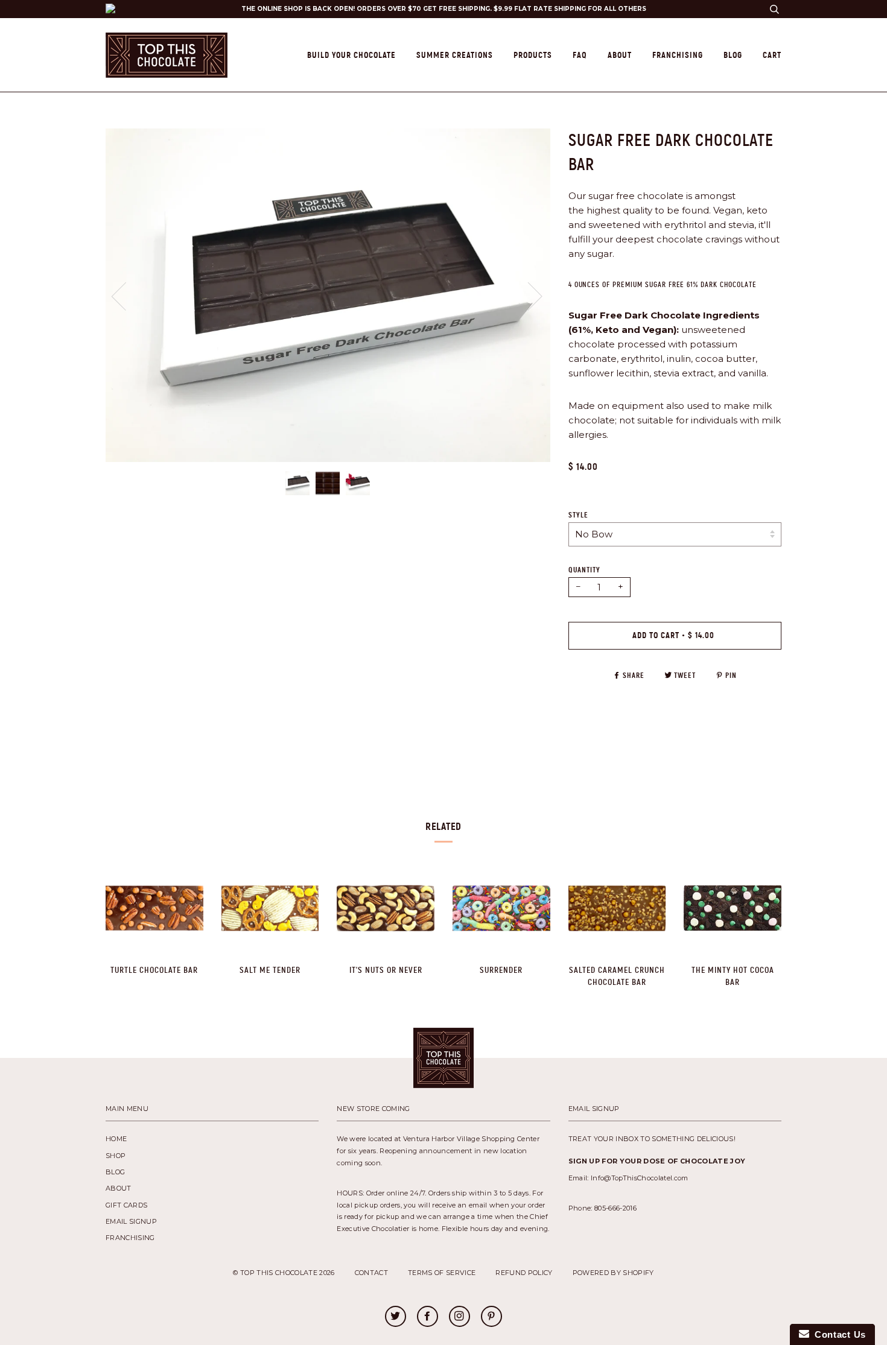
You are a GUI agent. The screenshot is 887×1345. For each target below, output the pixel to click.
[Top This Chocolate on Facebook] (427, 1317)
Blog (732, 54)
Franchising (677, 54)
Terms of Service (441, 1272)
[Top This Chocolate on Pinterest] (491, 1317)
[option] (328, 295)
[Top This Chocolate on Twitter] (395, 1317)
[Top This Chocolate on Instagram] (459, 1317)
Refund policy (523, 1272)
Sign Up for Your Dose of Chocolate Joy (657, 1161)
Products (532, 54)
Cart (772, 54)
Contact (371, 1272)
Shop (116, 1155)
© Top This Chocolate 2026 (283, 1272)
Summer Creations (454, 54)
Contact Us (837, 1334)
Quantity (584, 570)
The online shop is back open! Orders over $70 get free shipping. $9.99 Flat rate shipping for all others (443, 9)
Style (578, 515)
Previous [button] (126, 295)
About (620, 54)
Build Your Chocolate (351, 54)
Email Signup (131, 1221)
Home (116, 1139)
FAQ (580, 54)
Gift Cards (126, 1205)
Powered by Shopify (613, 1272)
